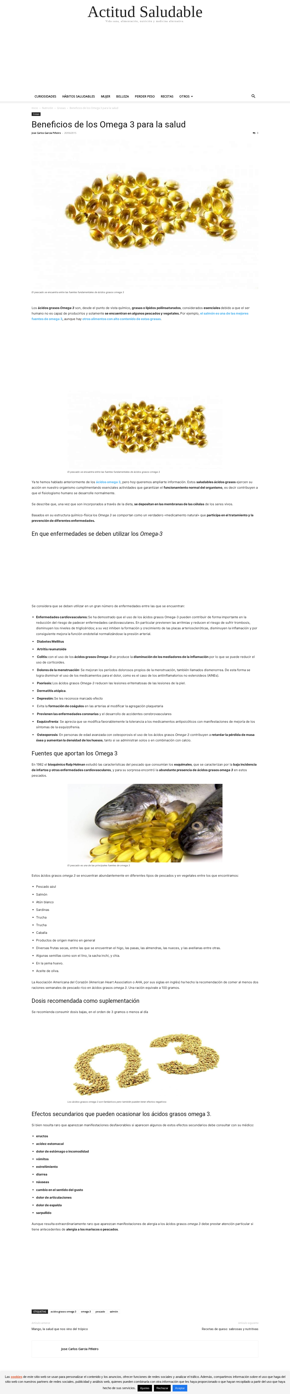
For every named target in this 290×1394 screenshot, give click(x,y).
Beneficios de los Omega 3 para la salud (109, 124)
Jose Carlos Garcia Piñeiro (46, 132)
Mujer (105, 96)
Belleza (122, 96)
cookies (16, 1376)
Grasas (61, 108)
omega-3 (86, 1311)
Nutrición (47, 108)
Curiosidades (45, 96)
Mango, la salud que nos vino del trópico (60, 1329)
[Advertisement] (145, 59)
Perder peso (145, 96)
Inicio (35, 108)
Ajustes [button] (144, 1388)
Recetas (167, 96)
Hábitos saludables (78, 96)
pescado (100, 1311)
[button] (253, 97)
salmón (114, 1311)
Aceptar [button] (180, 1388)
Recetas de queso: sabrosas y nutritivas (230, 1329)
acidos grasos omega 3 (63, 1311)
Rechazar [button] (162, 1388)
